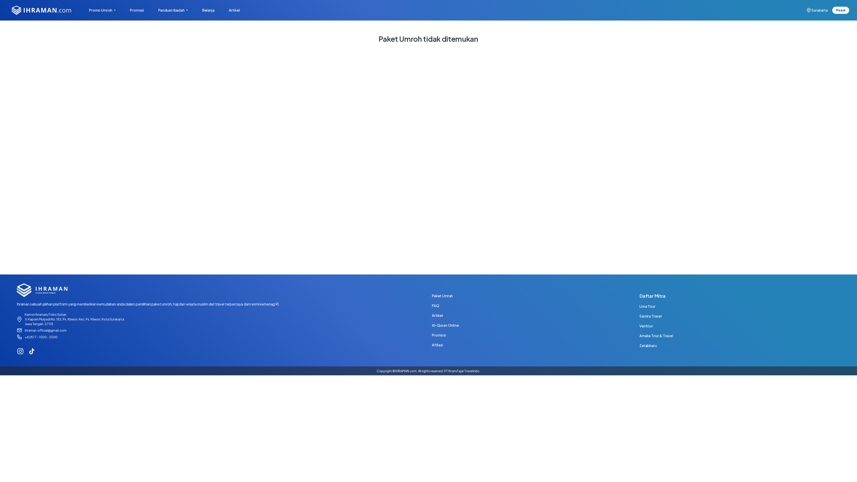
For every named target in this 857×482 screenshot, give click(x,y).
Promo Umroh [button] (101, 10)
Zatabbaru (648, 345)
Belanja (212, 10)
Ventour (646, 326)
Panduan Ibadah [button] (171, 10)
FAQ (435, 305)
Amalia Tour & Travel (656, 335)
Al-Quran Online (445, 325)
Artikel (238, 10)
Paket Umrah (442, 295)
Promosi (140, 10)
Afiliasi (437, 345)
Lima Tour (647, 306)
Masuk (841, 10)
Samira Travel (650, 316)
